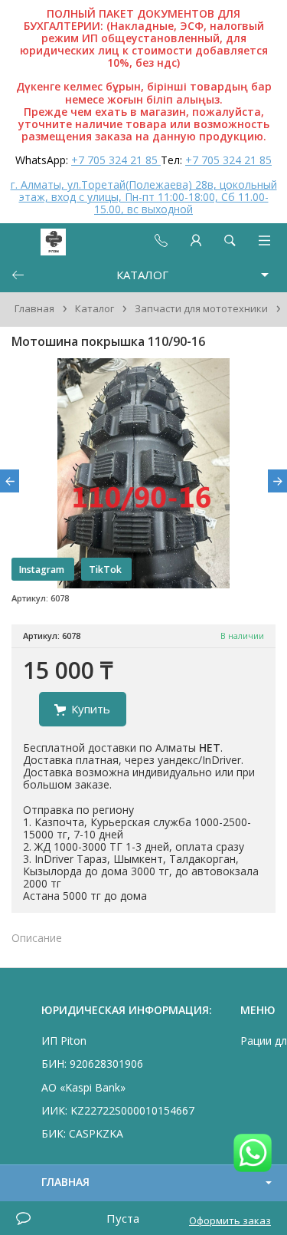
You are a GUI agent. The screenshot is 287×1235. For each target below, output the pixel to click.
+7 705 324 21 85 (116, 160)
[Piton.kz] (40, 240)
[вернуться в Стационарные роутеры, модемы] (17, 275)
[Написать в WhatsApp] (252, 1154)
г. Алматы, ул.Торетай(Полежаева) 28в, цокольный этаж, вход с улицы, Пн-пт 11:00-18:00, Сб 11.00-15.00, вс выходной (144, 196)
